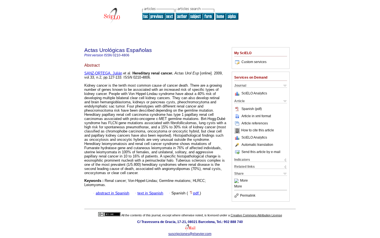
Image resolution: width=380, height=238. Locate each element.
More (244, 181)
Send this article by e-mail (260, 152)
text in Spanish (150, 193)
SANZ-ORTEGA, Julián (103, 73)
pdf (196, 193)
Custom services (254, 62)
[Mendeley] (237, 181)
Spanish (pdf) (251, 109)
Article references (254, 123)
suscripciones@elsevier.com (189, 234)
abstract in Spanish (112, 193)
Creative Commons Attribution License (256, 215)
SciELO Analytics (254, 93)
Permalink (247, 195)
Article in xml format (256, 116)
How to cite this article (257, 130)
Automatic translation (257, 145)
